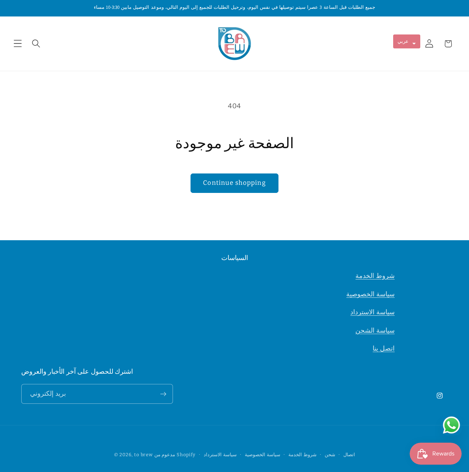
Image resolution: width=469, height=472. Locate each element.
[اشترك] (163, 394)
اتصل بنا (384, 349)
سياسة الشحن (375, 330)
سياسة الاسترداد (372, 312)
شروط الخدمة (375, 276)
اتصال (349, 454)
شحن (330, 454)
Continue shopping (234, 183)
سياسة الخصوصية (370, 294)
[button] (17, 43)
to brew (143, 454)
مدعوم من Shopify (175, 454)
